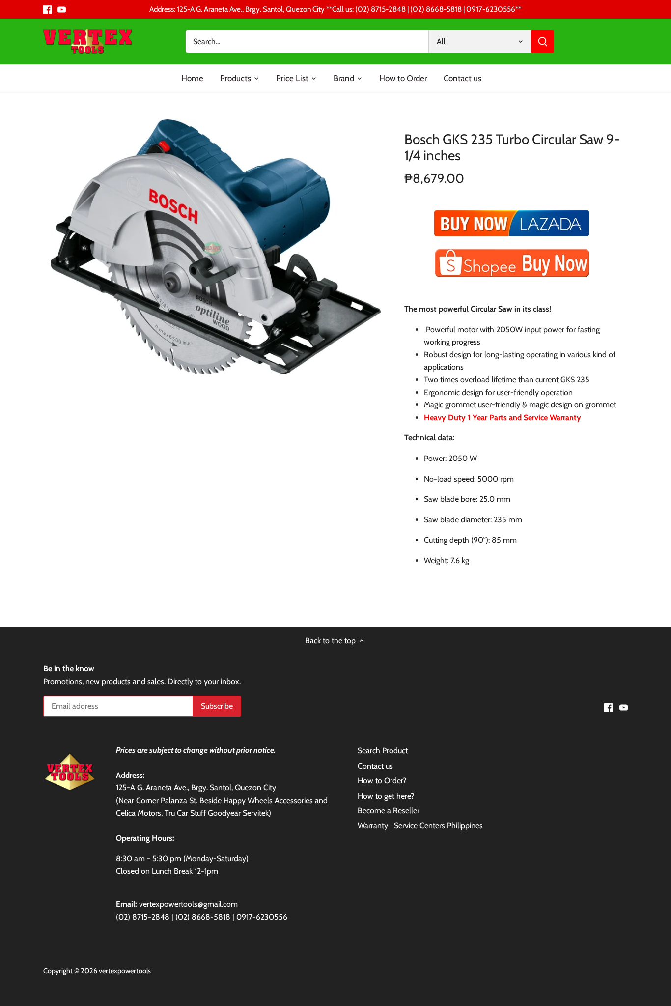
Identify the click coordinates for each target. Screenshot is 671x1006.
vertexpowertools (125, 970)
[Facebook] (47, 9)
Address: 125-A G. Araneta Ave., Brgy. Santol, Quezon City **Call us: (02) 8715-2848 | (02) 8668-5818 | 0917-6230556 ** (335, 9)
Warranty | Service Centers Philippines (420, 825)
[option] (216, 247)
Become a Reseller (388, 810)
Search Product (383, 750)
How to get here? (386, 796)
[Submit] (543, 41)
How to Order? (382, 780)
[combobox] (307, 41)
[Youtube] (61, 9)
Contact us (375, 766)
